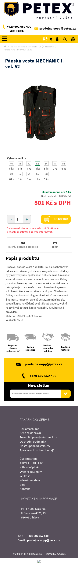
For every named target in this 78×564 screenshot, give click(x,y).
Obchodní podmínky (33, 441)
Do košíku (60, 219)
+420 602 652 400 (19, 26)
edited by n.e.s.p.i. (55, 554)
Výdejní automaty (31, 471)
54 (46, 163)
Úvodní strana (28, 458)
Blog (22, 484)
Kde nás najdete (30, 480)
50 (28, 163)
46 (11, 163)
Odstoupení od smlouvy (35, 446)
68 (46, 174)
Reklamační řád (29, 429)
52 (37, 163)
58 (63, 163)
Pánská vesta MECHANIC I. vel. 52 (18, 49)
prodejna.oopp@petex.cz (57, 28)
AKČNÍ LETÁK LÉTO (31, 463)
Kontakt (25, 489)
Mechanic (49, 46)
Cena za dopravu (30, 433)
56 (55, 163)
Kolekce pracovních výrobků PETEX (26, 46)
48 (20, 163)
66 (37, 174)
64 (28, 174)
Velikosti (25, 476)
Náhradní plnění (30, 467)
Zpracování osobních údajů (37, 450)
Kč (45, 39)
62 (20, 174)
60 (11, 174)
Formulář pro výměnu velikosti (39, 437)
